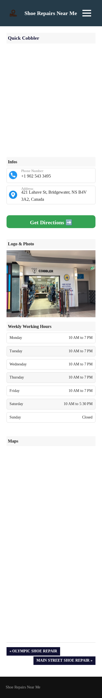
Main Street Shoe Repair (62, 661)
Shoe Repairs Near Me (50, 13)
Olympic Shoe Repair (34, 652)
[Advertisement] (51, 105)
